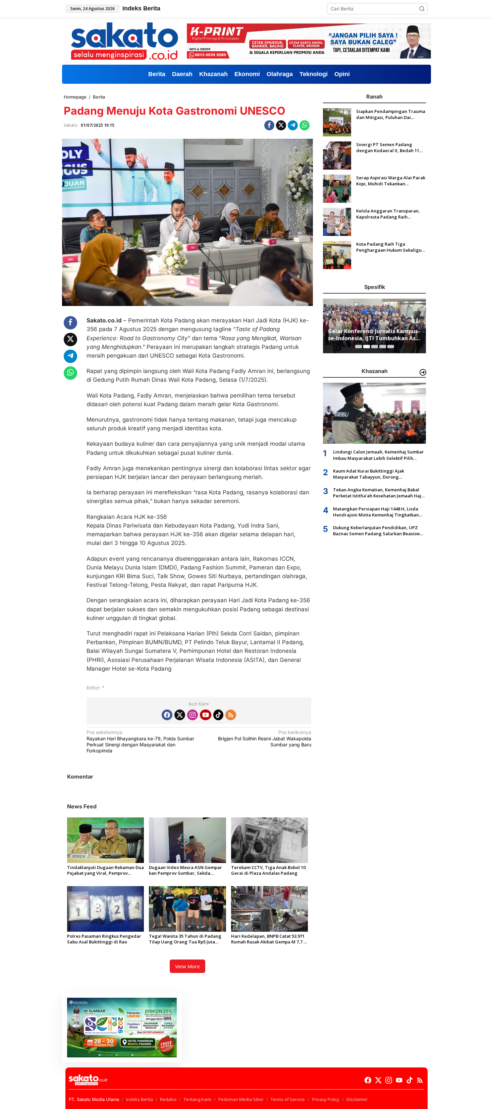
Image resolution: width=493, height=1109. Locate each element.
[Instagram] (192, 715)
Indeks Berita (139, 1099)
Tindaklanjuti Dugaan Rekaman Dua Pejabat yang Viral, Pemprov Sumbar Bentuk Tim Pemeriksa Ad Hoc (105, 870)
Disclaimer (357, 1099)
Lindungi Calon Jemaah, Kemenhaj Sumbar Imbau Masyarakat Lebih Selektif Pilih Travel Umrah (378, 455)
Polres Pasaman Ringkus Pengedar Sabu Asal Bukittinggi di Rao (104, 939)
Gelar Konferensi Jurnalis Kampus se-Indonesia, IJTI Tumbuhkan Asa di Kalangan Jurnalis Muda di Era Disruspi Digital (373, 335)
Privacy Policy (325, 1099)
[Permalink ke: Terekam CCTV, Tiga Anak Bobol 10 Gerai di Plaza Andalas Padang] (269, 840)
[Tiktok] (218, 715)
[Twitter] (179, 715)
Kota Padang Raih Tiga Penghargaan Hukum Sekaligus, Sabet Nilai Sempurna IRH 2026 (390, 247)
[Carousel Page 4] (382, 346)
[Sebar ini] (269, 125)
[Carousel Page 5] (390, 346)
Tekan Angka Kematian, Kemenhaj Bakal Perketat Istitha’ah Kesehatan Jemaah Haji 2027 (378, 493)
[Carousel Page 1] (358, 346)
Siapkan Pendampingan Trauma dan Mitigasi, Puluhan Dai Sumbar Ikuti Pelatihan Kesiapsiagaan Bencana (390, 114)
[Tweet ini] (281, 125)
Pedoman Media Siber (241, 1099)
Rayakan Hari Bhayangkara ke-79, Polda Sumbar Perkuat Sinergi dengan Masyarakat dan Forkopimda (140, 741)
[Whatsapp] (304, 125)
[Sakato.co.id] (124, 40)
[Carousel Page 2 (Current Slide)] (366, 346)
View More (187, 966)
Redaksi (168, 1099)
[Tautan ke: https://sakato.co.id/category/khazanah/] (423, 372)
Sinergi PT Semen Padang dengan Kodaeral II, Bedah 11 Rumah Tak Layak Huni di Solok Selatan (389, 147)
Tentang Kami (197, 1099)
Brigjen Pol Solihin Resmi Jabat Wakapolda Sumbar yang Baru (264, 738)
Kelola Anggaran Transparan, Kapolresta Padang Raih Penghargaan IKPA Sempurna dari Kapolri (388, 214)
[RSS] (230, 715)
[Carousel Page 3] (374, 346)
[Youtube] (205, 715)
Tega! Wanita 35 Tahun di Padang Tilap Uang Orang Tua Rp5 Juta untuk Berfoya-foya (185, 939)
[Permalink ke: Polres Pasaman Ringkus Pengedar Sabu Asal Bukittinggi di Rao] (105, 908)
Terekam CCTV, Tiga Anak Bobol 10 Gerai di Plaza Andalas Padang (268, 870)
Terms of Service (288, 1099)
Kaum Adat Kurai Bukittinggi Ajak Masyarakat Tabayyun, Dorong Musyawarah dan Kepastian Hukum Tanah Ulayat (378, 474)
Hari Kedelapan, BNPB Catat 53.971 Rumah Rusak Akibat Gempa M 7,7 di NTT (269, 939)
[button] (422, 8)
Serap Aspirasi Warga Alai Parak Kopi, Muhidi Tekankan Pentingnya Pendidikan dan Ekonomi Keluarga (390, 181)
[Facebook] (167, 715)
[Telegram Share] (293, 125)
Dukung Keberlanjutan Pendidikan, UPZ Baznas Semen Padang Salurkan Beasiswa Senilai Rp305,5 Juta (378, 531)
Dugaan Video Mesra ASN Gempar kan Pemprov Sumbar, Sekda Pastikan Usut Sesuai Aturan (185, 870)
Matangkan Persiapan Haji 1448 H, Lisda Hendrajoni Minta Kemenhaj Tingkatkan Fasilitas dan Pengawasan (376, 512)
